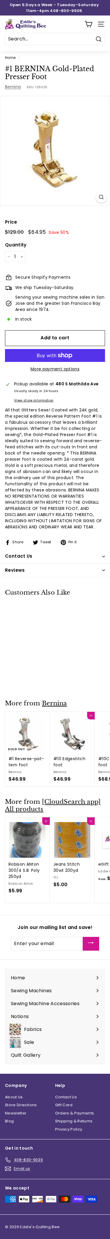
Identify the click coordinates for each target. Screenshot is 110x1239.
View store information (34, 400)
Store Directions (21, 1105)
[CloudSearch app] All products (53, 805)
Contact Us (66, 1097)
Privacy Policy (68, 1129)
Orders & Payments (74, 1113)
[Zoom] (101, 197)
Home (10, 57)
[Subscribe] (91, 944)
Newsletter (16, 1113)
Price (11, 222)
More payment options (55, 369)
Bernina (13, 87)
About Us (14, 1097)
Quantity (16, 245)
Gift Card (64, 1105)
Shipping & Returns (74, 1121)
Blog (9, 1121)
